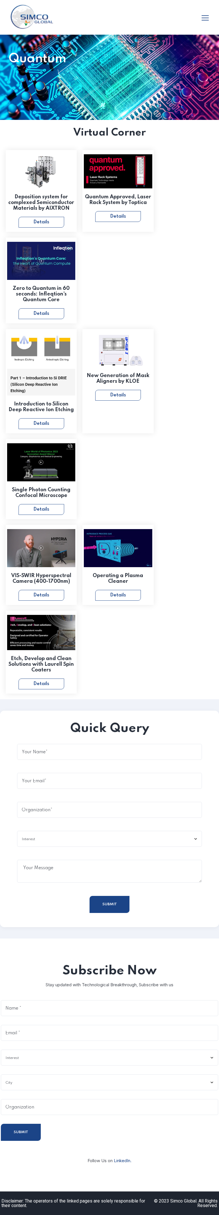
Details (41, 222)
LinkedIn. (122, 1160)
